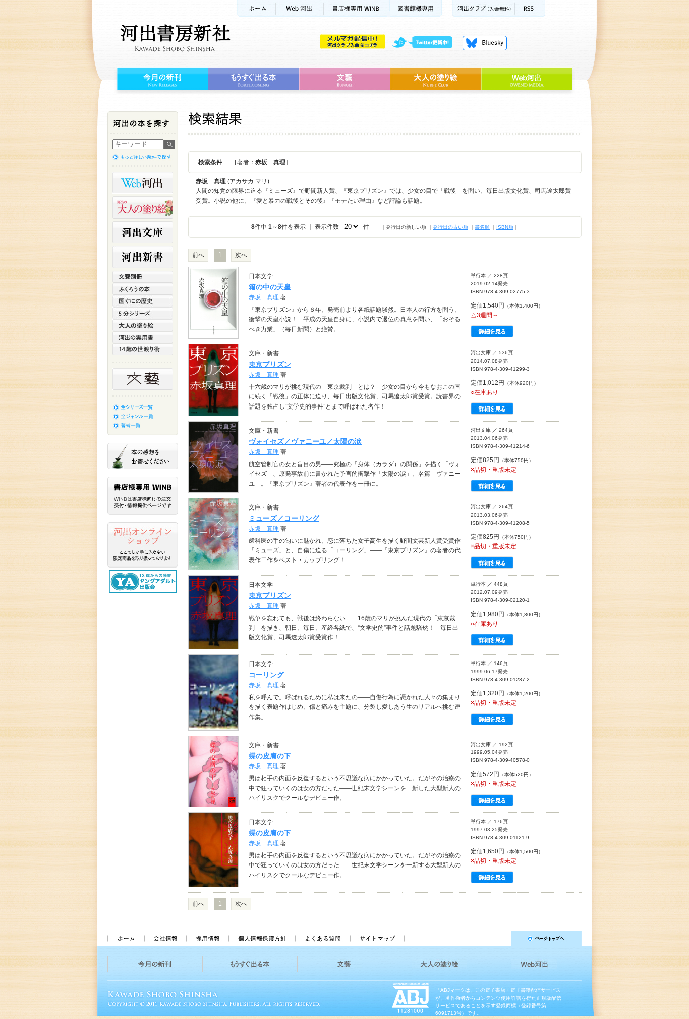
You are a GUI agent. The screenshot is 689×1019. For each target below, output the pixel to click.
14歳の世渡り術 (142, 349)
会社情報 (165, 938)
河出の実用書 (142, 337)
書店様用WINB (357, 8)
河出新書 (142, 257)
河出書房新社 (173, 38)
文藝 (344, 79)
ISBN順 (504, 227)
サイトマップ (377, 938)
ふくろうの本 (142, 289)
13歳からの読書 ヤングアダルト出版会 (144, 581)
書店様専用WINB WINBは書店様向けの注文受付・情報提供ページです (142, 496)
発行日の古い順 (450, 227)
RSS (530, 8)
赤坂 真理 (264, 297)
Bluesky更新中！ (484, 43)
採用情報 (207, 938)
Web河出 (299, 8)
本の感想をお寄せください (142, 456)
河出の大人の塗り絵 (142, 207)
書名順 (482, 227)
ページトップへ (498, 938)
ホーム (256, 8)
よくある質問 (322, 938)
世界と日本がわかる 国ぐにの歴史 (142, 301)
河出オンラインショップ (142, 545)
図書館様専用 (416, 8)
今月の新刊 (161, 79)
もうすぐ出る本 (253, 79)
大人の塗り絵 (435, 79)
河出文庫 (142, 232)
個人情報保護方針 (261, 938)
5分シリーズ (142, 313)
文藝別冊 (142, 277)
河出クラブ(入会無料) (483, 8)
